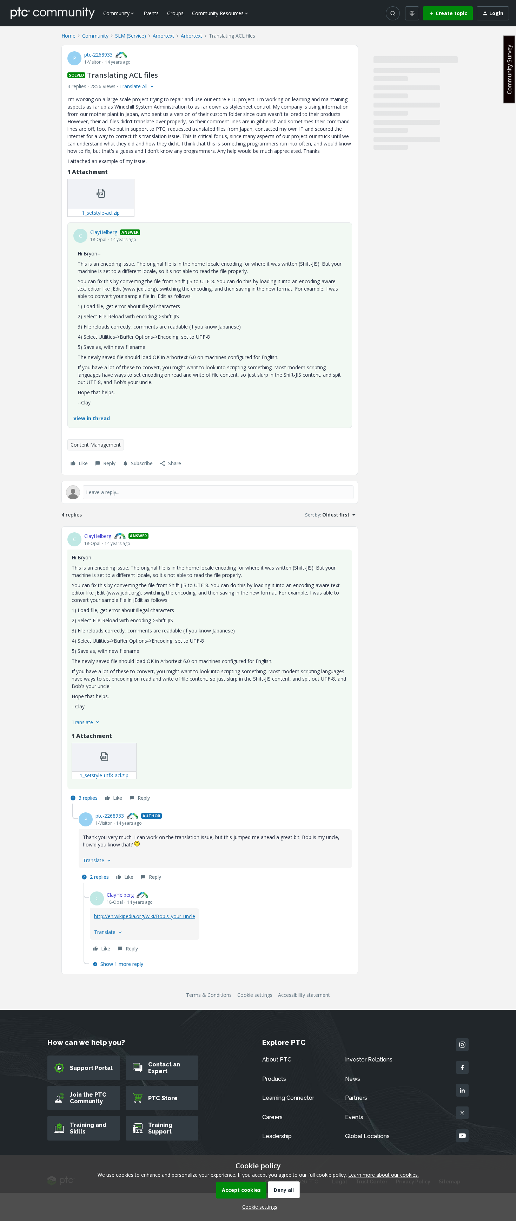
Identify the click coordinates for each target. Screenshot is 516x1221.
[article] (209, 668)
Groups (175, 13)
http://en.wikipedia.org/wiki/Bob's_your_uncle (144, 916)
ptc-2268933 (98, 54)
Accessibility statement (304, 995)
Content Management (96, 444)
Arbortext (163, 35)
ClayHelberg (103, 232)
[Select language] (412, 13)
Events (151, 13)
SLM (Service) (130, 35)
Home (68, 35)
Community (95, 35)
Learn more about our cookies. (383, 1174)
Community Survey (509, 69)
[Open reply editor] (210, 492)
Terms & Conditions (209, 995)
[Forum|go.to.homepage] (53, 13)
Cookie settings (254, 995)
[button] (448, 13)
